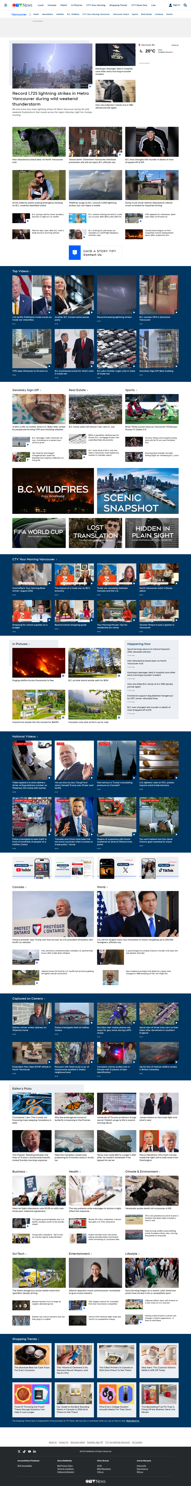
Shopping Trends (118, 5)
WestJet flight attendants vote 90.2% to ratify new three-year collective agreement (38, 1209)
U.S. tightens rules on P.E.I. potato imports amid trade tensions (156, 784)
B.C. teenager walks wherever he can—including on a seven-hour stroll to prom (47, 440)
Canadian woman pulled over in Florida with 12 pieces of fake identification (113, 1070)
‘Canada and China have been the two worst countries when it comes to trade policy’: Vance (74, 842)
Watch (63, 5)
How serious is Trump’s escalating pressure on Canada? (114, 784)
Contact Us (63, 1442)
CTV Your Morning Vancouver (96, 14)
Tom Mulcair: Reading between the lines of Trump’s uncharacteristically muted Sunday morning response (31, 1158)
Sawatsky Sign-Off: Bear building (156, 371)
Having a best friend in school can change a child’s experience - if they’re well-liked (160, 1318)
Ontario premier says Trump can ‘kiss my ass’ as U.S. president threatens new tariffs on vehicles (52, 941)
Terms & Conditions (65, 1469)
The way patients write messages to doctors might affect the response (95, 1209)
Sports (135, 14)
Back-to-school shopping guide (71, 625)
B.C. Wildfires (73, 14)
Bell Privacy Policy (65, 1466)
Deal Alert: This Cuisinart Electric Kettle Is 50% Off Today (158, 1369)
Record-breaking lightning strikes (114, 317)
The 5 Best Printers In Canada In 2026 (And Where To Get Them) (116, 1369)
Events (169, 14)
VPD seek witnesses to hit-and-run (30, 371)
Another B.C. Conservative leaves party (72, 318)
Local (41, 5)
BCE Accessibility (25, 1466)
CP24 (99, 1466)
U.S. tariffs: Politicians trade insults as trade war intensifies (32, 318)
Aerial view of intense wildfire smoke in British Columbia (158, 1068)
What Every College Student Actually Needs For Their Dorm (115, 1408)
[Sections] (5, 5)
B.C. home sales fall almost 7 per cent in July (92, 427)
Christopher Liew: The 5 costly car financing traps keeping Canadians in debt (31, 1120)
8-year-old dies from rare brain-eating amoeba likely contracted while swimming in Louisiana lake (103, 1237)
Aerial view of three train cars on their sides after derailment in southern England (158, 1030)
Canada (52, 5)
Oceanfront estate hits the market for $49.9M (35, 722)
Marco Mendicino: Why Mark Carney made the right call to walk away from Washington (158, 1158)
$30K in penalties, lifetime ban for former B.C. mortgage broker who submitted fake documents (103, 437)
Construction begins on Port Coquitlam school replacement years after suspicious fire (159, 232)
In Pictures (76, 5)
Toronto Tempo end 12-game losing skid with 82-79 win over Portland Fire (161, 440)
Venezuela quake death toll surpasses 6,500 (148, 1208)
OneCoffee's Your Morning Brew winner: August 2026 (28, 589)
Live (153, 5)
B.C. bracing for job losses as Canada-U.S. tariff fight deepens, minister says (103, 232)
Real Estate (146, 14)
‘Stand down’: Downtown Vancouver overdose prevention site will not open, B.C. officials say (92, 161)
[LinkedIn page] (34, 1451)
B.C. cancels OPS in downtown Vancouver (154, 318)
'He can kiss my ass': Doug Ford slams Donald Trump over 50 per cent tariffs (74, 785)
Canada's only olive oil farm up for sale (88, 722)
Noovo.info (141, 1466)
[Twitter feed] (19, 1451)
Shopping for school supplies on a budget (30, 626)
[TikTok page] (24, 1451)
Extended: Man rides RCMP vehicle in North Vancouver (31, 1068)
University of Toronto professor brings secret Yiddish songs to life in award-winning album (116, 1120)
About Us (53, 1442)
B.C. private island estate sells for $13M (88, 680)
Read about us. (133, 1421)
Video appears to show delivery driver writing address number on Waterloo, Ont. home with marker (29, 785)
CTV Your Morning (95, 5)
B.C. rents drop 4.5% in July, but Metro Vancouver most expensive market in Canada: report (103, 452)
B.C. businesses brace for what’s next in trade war (74, 372)
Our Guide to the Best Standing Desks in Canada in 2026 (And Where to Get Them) (73, 1410)
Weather (60, 14)
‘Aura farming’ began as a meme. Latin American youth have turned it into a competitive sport (150, 1292)
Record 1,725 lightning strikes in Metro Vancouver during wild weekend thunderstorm (50, 99)
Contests (159, 14)
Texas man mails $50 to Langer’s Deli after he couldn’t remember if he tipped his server (116, 1158)
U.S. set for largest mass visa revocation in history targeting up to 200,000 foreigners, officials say (135, 941)
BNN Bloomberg (104, 1469)
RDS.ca (140, 1472)
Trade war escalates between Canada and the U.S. (112, 589)
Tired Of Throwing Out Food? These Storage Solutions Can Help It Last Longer (29, 1410)
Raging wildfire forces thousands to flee (33, 680)
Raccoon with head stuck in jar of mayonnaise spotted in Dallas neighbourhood (72, 1070)
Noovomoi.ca (142, 1469)
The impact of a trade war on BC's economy (72, 589)
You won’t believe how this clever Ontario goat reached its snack (156, 840)
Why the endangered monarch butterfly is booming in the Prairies (72, 1118)
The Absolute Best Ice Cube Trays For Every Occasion (32, 1369)
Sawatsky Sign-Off (95, 1442)
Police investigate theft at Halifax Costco (72, 1028)
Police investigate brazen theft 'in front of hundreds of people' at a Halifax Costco (29, 842)
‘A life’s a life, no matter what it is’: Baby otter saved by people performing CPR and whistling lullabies (38, 428)
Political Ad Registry (65, 1472)
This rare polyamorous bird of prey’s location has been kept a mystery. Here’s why (162, 1218)
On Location (137, 1442)
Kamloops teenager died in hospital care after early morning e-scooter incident (114, 71)
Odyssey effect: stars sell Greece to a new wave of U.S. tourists (161, 1301)
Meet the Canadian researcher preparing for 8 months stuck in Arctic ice (74, 1158)
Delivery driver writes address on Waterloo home (29, 1028)
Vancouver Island (121, 14)
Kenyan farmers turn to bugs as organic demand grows (46, 1303)
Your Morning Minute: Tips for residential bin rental (112, 626)
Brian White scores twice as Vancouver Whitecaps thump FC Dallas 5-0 (151, 428)
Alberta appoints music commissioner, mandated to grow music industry (94, 1292)
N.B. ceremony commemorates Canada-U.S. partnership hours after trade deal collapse (67, 952)
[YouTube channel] (29, 1451)
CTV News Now (139, 5)
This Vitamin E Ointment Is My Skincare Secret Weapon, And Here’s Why (72, 1370)
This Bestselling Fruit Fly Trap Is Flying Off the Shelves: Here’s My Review (158, 1410)
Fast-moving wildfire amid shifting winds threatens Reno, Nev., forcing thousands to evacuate (161, 1233)
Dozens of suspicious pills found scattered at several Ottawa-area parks (114, 842)
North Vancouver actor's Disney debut (155, 589)
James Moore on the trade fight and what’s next (158, 1118)
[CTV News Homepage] (22, 5)
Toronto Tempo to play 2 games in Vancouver (156, 626)
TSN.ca (100, 1472)
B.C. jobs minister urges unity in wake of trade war (116, 372)
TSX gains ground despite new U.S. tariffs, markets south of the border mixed (48, 1221)
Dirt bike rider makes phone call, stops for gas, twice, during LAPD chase (114, 1030)
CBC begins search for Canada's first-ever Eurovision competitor (103, 1303)
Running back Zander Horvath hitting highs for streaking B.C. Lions (162, 454)
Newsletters (47, 14)
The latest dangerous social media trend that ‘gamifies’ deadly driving (36, 1292)
